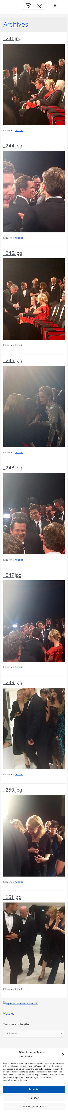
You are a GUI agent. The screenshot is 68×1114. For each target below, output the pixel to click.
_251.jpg (12, 897)
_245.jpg (12, 253)
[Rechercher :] (34, 1033)
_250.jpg (12, 790)
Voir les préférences (34, 1106)
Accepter (34, 1089)
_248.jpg (12, 468)
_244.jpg (12, 146)
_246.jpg (12, 360)
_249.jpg (12, 682)
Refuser (34, 1097)
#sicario (19, 130)
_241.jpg (12, 38)
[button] (63, 1054)
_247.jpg (12, 575)
